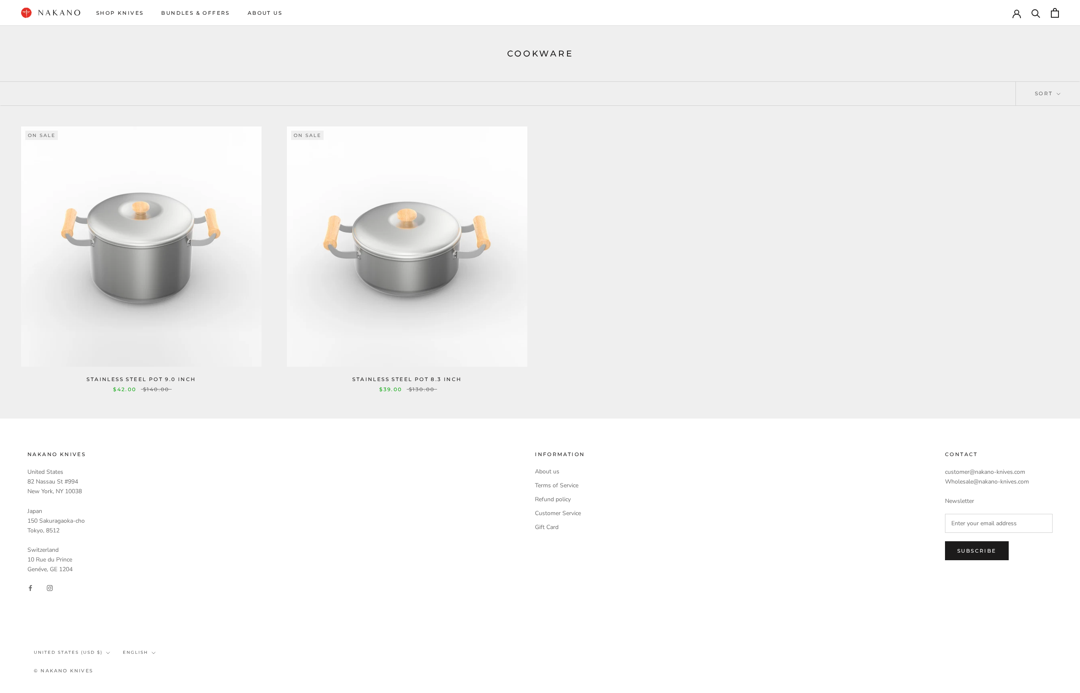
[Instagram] (50, 587)
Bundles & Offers (195, 13)
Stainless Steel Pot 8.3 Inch (407, 379)
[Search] (1035, 12)
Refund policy (553, 499)
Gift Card (547, 527)
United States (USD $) (68, 652)
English (135, 652)
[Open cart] (1055, 13)
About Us (265, 13)
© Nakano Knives (63, 671)
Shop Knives (119, 13)
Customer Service (558, 513)
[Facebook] (30, 587)
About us (547, 471)
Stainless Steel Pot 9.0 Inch (141, 379)
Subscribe (976, 551)
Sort (1045, 93)
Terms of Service (556, 485)
